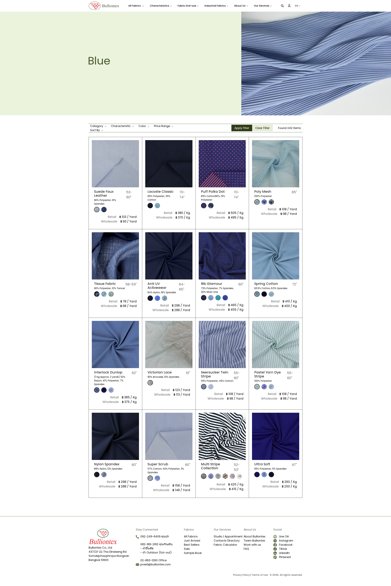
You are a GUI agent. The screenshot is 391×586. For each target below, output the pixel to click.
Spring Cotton (266, 283)
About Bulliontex (254, 536)
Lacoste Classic (161, 191)
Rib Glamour (211, 283)
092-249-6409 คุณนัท (154, 536)
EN (297, 5)
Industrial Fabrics (215, 5)
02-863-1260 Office (153, 560)
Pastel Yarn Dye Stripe (267, 374)
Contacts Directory (227, 540)
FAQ (246, 549)
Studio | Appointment (228, 536)
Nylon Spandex (106, 464)
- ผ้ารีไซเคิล (146, 548)
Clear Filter (262, 128)
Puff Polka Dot (213, 191)
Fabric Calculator (225, 545)
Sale (187, 549)
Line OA (284, 536)
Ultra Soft (262, 464)
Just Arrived (192, 540)
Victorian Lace (160, 372)
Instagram (286, 540)
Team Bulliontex (254, 540)
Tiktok (283, 549)
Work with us (252, 545)
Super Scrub (158, 464)
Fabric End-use (187, 5)
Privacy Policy (241, 575)
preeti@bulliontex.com (155, 564)
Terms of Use (260, 575)
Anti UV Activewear (157, 285)
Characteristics (159, 5)
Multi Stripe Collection (210, 466)
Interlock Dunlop (108, 372)
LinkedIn (284, 553)
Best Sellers (191, 545)
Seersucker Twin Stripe (214, 374)
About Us (239, 5)
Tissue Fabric (105, 283)
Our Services (261, 5)
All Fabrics (134, 5)
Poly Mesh (262, 191)
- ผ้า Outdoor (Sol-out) (156, 552)
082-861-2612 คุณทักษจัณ (156, 544)
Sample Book (193, 553)
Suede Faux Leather (104, 193)
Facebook (285, 545)
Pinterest (285, 557)
